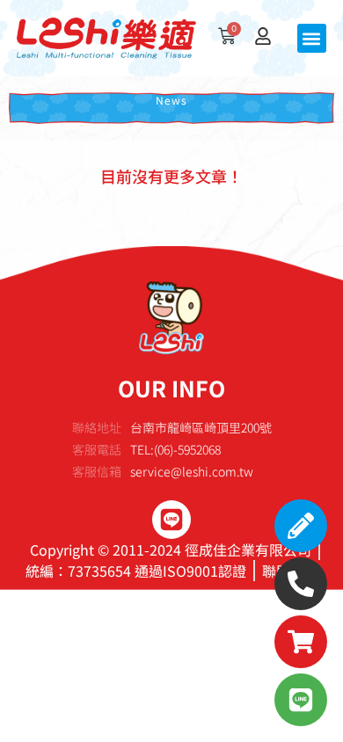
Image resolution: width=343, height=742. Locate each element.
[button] (311, 38)
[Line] (171, 519)
